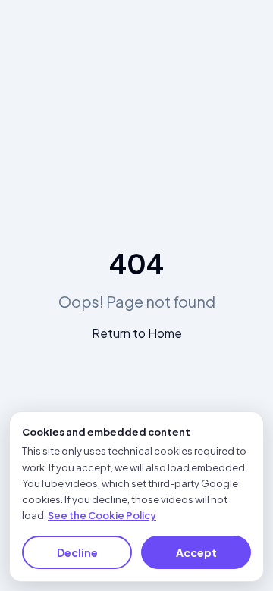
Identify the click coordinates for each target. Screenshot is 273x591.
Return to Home (137, 333)
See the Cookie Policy (102, 515)
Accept (196, 552)
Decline (77, 552)
